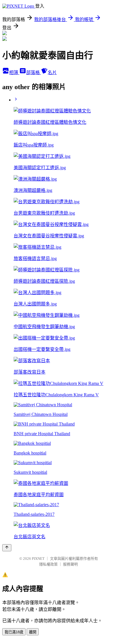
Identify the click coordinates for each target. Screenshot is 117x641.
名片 (52, 72)
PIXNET (38, 558)
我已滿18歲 (14, 632)
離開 (32, 632)
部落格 (33, 72)
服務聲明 (70, 564)
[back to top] (6, 547)
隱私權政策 (48, 564)
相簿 (14, 72)
